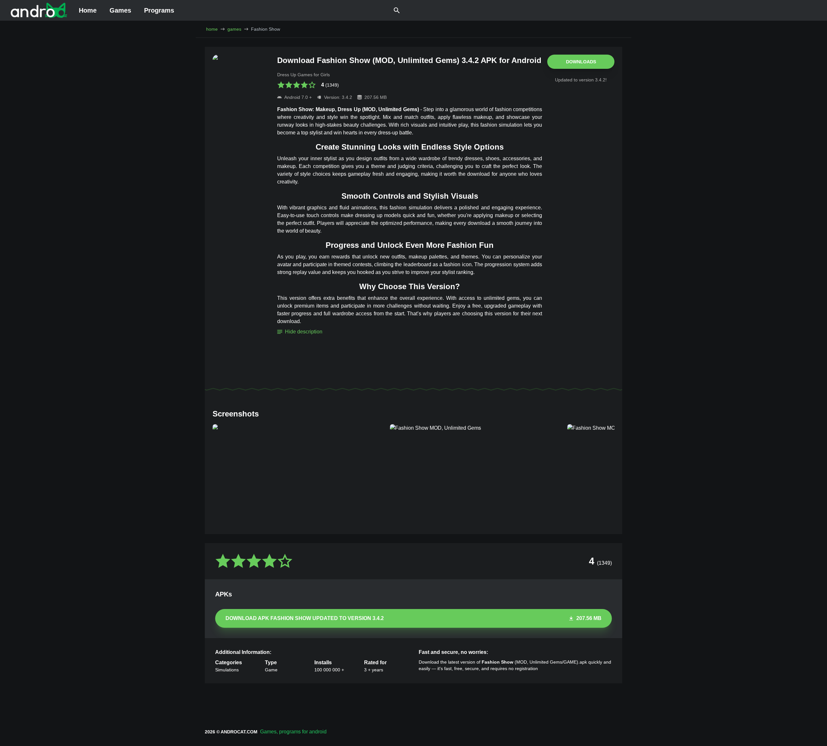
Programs (159, 10)
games (234, 29)
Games (120, 10)
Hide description (303, 331)
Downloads (581, 61)
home (212, 29)
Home (88, 10)
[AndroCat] (38, 10)
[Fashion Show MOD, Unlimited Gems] (299, 472)
